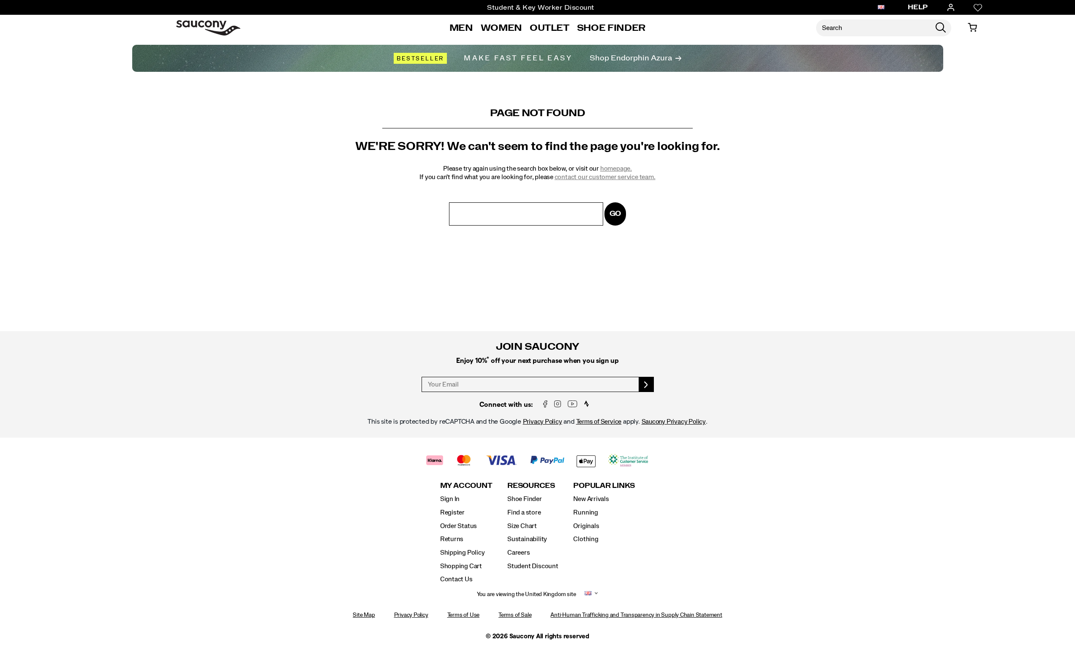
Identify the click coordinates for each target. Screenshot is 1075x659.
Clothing (585, 539)
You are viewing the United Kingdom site (526, 594)
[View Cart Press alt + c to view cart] (972, 27)
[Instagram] (557, 404)
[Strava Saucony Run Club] (586, 404)
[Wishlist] (978, 7)
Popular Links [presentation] (604, 485)
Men (461, 28)
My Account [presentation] (466, 485)
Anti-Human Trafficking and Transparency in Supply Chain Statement (636, 615)
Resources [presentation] (531, 485)
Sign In (450, 499)
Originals (586, 526)
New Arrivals (591, 499)
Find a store (524, 512)
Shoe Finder (611, 28)
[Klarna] (434, 461)
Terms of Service (599, 421)
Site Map (364, 615)
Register (452, 512)
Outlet (549, 28)
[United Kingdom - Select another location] (881, 7)
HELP (918, 7)
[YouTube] (572, 404)
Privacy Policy (542, 421)
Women (501, 28)
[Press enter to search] (940, 27)
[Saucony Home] (208, 28)
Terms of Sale (514, 615)
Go (615, 213)
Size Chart (522, 526)
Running (585, 512)
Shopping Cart (461, 566)
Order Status (458, 526)
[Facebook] (545, 404)
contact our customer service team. (605, 177)
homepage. (616, 168)
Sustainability (527, 539)
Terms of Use (463, 615)
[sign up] (646, 384)
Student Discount (532, 566)
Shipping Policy (462, 552)
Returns (452, 539)
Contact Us (456, 579)
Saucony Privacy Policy (674, 421)
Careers (518, 552)
